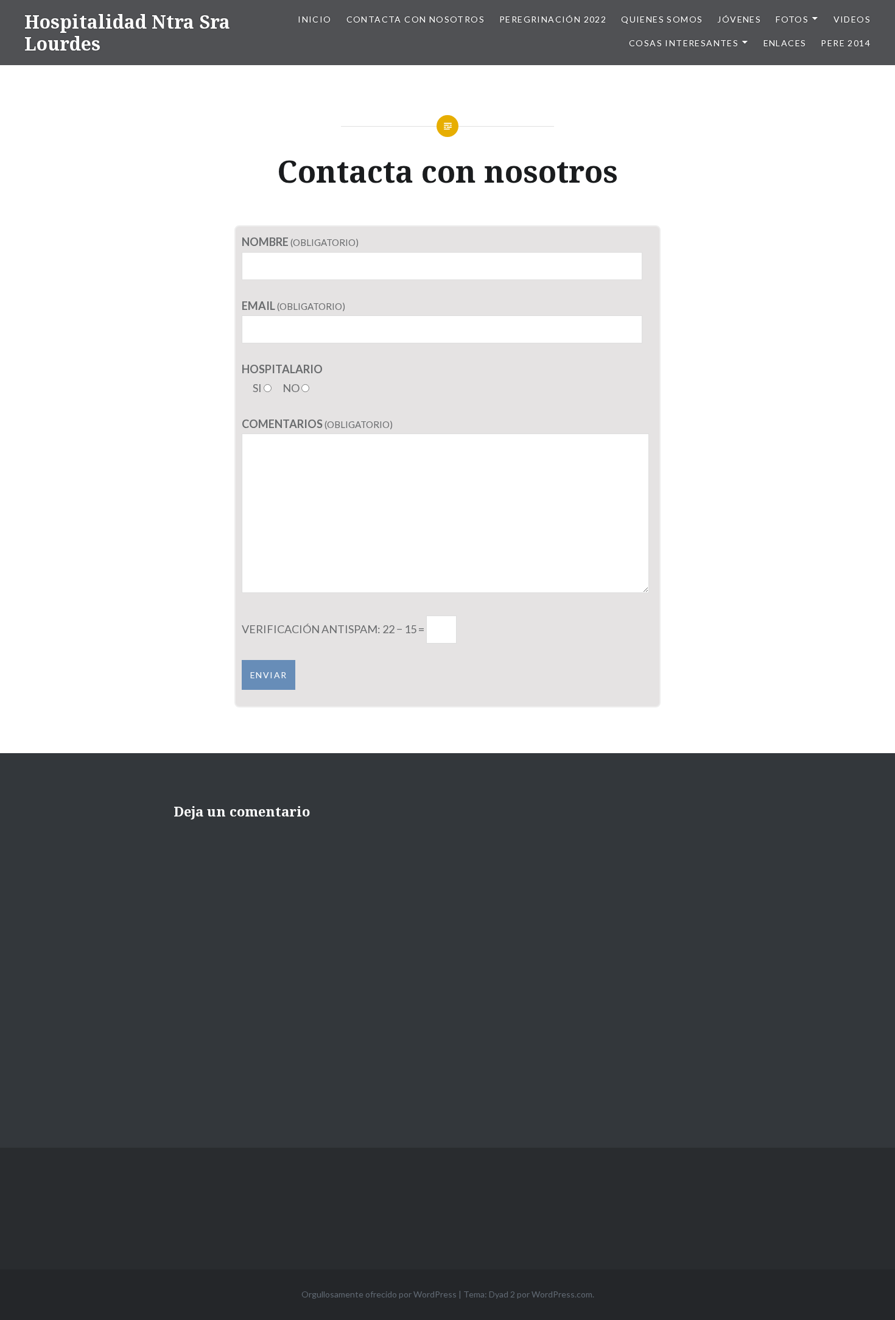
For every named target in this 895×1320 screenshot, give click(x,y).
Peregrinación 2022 (552, 19)
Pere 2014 (846, 43)
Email (258, 305)
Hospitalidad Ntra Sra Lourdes (127, 32)
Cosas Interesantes (684, 43)
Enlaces (785, 43)
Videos (852, 19)
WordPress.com (562, 1294)
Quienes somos (662, 19)
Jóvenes (739, 19)
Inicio (314, 19)
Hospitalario (282, 369)
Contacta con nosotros (415, 19)
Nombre (265, 241)
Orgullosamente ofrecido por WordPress (379, 1294)
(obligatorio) (324, 242)
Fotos (792, 19)
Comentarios (282, 423)
